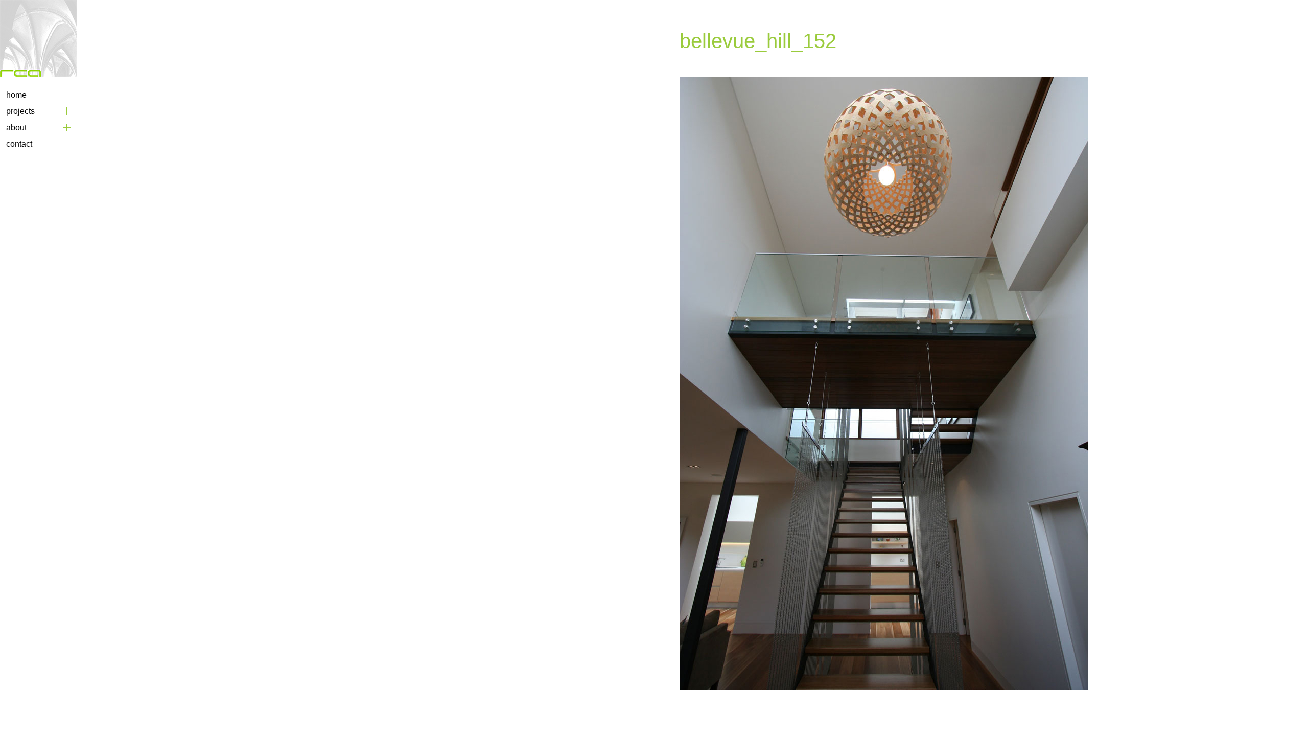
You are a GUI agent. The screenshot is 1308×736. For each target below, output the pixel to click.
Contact (19, 144)
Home (16, 94)
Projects (20, 111)
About (16, 127)
